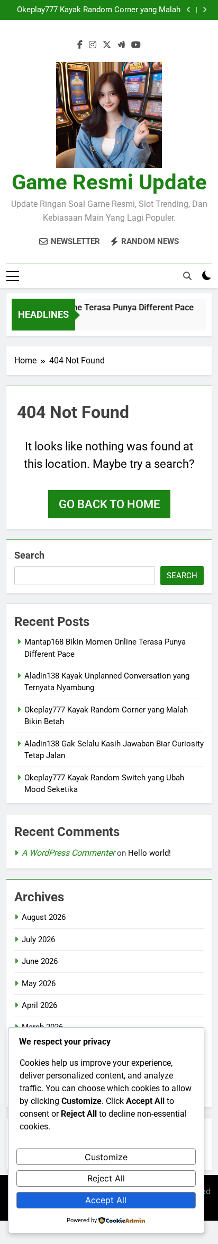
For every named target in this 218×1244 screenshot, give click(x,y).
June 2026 (40, 961)
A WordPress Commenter (68, 853)
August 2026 (44, 917)
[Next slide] (204, 9)
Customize (106, 1157)
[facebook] (80, 45)
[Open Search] (187, 276)
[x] (106, 45)
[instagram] (92, 45)
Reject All (106, 1178)
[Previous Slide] (188, 9)
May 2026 (39, 983)
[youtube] (136, 45)
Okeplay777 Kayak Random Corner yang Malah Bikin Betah (98, 10)
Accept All (105, 1200)
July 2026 (38, 939)
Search (29, 555)
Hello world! (149, 853)
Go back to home (109, 504)
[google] (121, 45)
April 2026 (39, 1005)
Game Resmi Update (109, 182)
